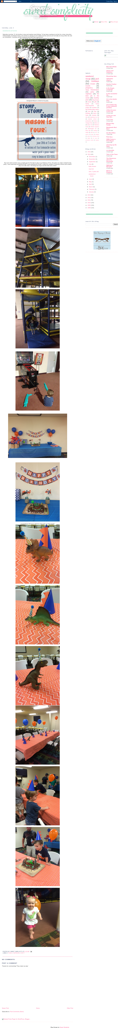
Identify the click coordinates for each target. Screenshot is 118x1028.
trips (95, 111)
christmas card (95, 136)
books (89, 102)
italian (89, 138)
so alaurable (110, 150)
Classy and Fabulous (109, 71)
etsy (87, 117)
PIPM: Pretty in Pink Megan (111, 140)
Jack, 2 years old (94, 171)
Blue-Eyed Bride (111, 66)
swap (87, 132)
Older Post (70, 1008)
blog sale (88, 130)
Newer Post (5, 1008)
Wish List (96, 123)
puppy (87, 107)
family (10, 953)
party (22, 953)
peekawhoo (88, 121)
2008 (89, 207)
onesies (94, 115)
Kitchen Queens (95, 126)
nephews (16, 953)
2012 (89, 197)
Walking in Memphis (109, 166)
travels (88, 86)
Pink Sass (109, 137)
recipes (92, 84)
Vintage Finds (89, 123)
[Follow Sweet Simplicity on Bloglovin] (93, 41)
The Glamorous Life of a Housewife (111, 160)
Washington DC (92, 128)
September (92, 161)
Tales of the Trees (112, 154)
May (90, 181)
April (90, 184)
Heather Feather (111, 84)
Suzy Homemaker (92, 90)
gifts (95, 102)
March (91, 186)
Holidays (95, 81)
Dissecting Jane (111, 76)
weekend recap (90, 77)
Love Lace (109, 119)
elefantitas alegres (109, 79)
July (90, 164)
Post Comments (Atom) (17, 1011)
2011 (89, 200)
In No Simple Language (110, 88)
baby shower (92, 166)
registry (97, 140)
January (91, 192)
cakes (88, 136)
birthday (88, 113)
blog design (95, 100)
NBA (92, 132)
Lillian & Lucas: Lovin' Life (111, 110)
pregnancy (89, 88)
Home (38, 1008)
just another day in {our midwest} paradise (111, 106)
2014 (89, 154)
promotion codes (89, 140)
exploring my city (94, 117)
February (92, 189)
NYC (96, 132)
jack (97, 79)
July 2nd (91, 169)
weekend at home (10, 31)
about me (89, 124)
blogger (97, 134)
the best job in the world (92, 96)
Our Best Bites (111, 133)
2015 (89, 151)
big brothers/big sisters (92, 109)
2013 (89, 195)
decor (95, 113)
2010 (89, 202)
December (92, 156)
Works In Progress (109, 171)
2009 (89, 205)
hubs (87, 115)
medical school (92, 119)
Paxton (95, 121)
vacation (94, 107)
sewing (95, 130)
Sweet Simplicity (64, 1027)
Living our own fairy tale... (111, 116)
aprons (87, 134)
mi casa (95, 138)
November (92, 159)
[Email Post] (31, 951)
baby (92, 134)
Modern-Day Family (110, 124)
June (90, 179)
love (89, 111)
